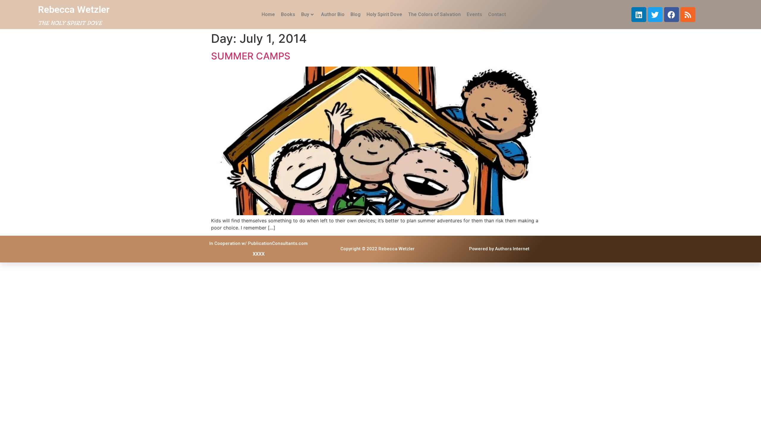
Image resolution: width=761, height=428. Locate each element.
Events (474, 14)
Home (268, 14)
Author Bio (333, 14)
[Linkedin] (638, 14)
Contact (497, 14)
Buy (305, 14)
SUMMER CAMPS (250, 56)
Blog (355, 14)
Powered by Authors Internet (499, 248)
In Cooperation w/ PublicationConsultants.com (258, 243)
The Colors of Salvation (434, 14)
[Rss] (687, 14)
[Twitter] (655, 14)
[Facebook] (671, 14)
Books (288, 14)
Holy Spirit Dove (384, 14)
